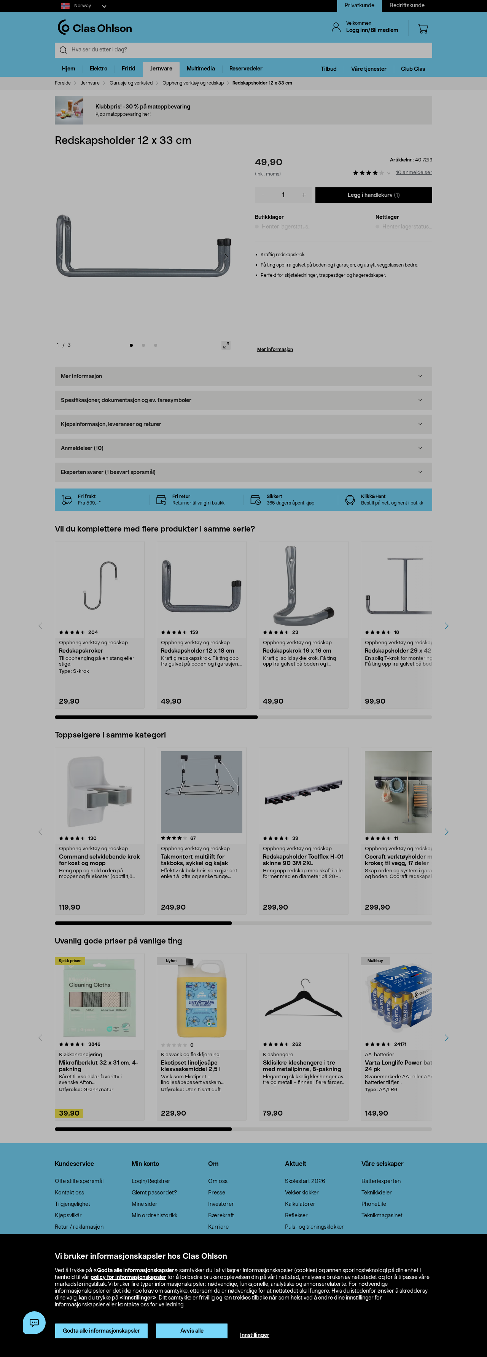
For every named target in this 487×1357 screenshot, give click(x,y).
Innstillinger (254, 1335)
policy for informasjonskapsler (128, 1277)
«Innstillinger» (137, 1298)
